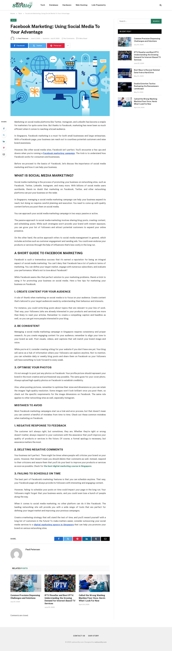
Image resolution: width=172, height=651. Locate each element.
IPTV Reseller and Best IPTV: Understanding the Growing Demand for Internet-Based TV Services (60, 599)
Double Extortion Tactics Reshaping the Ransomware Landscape (146, 86)
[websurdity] (22, 5)
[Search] (160, 5)
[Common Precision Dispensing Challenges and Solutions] (25, 583)
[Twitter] (3, 134)
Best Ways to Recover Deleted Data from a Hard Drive (147, 71)
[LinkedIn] (3, 141)
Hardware (66, 5)
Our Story (93, 636)
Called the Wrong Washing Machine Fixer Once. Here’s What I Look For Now (92, 598)
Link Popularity (99, 5)
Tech (42, 5)
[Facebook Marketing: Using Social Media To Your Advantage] (60, 83)
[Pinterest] (3, 147)
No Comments (69, 38)
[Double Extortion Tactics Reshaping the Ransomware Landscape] (125, 87)
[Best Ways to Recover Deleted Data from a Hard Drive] (125, 73)
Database (53, 5)
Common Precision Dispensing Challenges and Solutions (25, 596)
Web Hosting (81, 5)
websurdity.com (100, 642)
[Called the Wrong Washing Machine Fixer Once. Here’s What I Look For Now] (94, 583)
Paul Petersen (23, 38)
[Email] (3, 154)
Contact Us (79, 636)
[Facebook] (3, 128)
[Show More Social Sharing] (67, 45)
